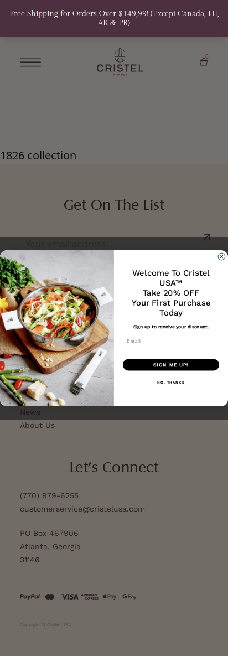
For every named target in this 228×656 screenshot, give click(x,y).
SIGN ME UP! (171, 364)
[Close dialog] (221, 256)
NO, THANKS (171, 382)
